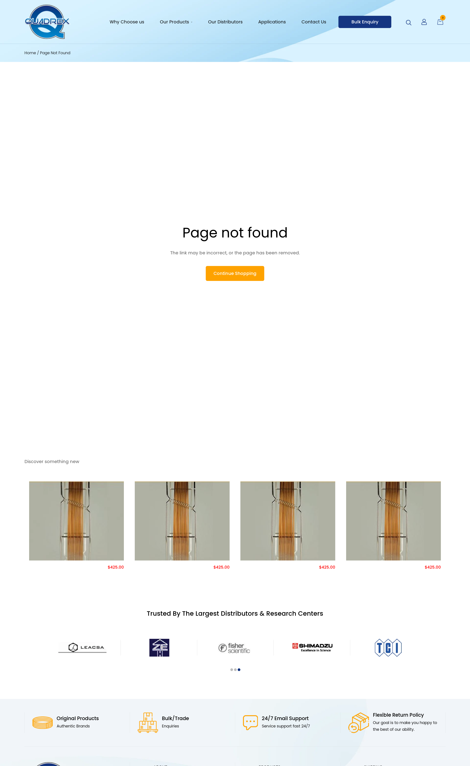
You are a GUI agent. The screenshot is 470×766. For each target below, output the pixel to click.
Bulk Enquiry (364, 22)
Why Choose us (127, 22)
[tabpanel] (82, 648)
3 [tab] (238, 670)
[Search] (408, 22)
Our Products (174, 22)
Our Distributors (225, 22)
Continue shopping (235, 273)
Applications (272, 22)
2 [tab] (235, 670)
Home (30, 53)
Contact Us (313, 22)
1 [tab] (231, 670)
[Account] (424, 22)
